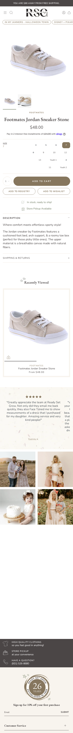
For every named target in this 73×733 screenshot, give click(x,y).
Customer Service (15, 725)
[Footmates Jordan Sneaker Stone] (36, 326)
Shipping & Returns (16, 258)
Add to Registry (19, 191)
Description (11, 218)
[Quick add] (8, 357)
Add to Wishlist (54, 191)
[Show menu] (4, 12)
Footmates (36, 112)
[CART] (69, 12)
